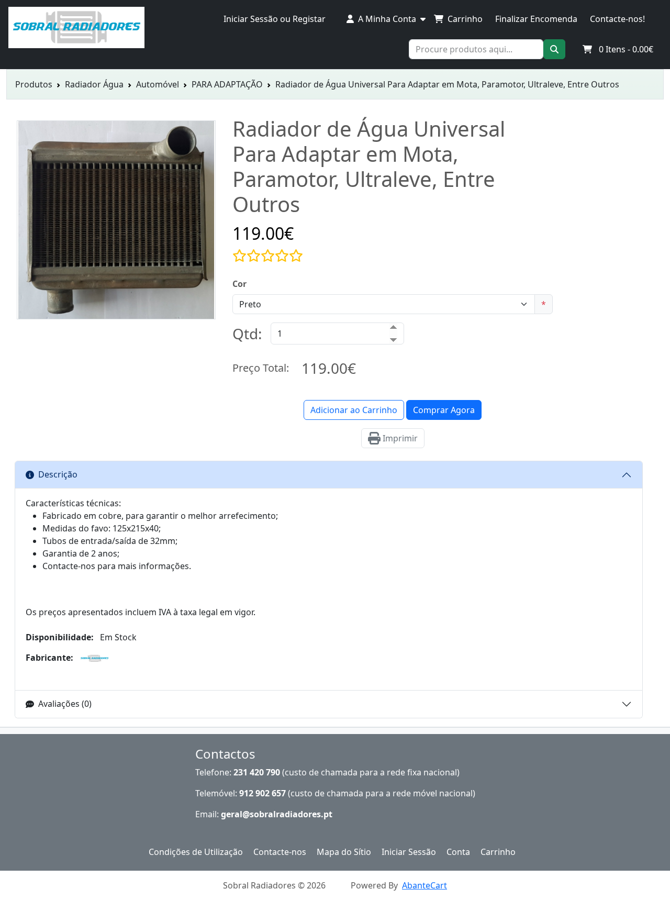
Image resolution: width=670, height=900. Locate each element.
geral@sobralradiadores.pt (276, 814)
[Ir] (554, 49)
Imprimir (399, 438)
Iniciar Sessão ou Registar (275, 19)
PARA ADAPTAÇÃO (227, 84)
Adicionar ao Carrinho (353, 410)
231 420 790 (256, 772)
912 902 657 (262, 793)
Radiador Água (94, 84)
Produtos (33, 84)
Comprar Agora (444, 410)
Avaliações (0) (65, 703)
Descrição (57, 474)
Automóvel (157, 84)
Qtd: (247, 333)
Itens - (626, 49)
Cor (239, 284)
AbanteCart (424, 885)
